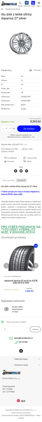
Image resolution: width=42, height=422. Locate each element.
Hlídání (29, 161)
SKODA (11, 151)
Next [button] (35, 266)
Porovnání (37, 70)
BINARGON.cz (30, 415)
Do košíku (29, 128)
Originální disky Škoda (12, 9)
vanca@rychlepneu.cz (23, 338)
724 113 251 (23, 342)
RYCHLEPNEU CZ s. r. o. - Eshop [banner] (9, 4)
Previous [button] (6, 266)
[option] (21, 43)
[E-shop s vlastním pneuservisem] (2, 9)
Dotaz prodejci (32, 158)
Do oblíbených (12, 158)
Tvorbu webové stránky (10, 415)
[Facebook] (21, 351)
